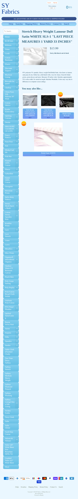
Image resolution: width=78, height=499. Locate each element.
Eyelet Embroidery (9, 110)
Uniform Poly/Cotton (9, 301)
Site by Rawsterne (39, 493)
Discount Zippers (12, 69)
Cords (12, 54)
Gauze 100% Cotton (7, 180)
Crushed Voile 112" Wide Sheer (9, 460)
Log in (49, 2)
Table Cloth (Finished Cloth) (9, 351)
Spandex (12, 341)
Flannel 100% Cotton (12, 163)
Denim (7, 122)
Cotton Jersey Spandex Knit (12, 215)
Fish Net (8, 156)
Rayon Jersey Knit (9, 323)
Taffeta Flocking (8, 394)
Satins (12, 329)
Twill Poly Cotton (9, 433)
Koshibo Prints (8, 224)
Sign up (55, 2)
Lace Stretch (8, 235)
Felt (6, 146)
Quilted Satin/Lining (9, 315)
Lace (12, 230)
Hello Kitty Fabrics (9, 198)
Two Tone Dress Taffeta (9, 360)
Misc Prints (9, 253)
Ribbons (12, 45)
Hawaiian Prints (12, 192)
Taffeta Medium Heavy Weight (8, 376)
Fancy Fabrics (12, 136)
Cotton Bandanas (12, 59)
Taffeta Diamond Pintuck (8, 386)
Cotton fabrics (12, 104)
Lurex (7, 245)
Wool (7, 467)
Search (66, 24)
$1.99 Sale (12, 41)
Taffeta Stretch (8, 368)
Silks (12, 337)
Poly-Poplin (12, 288)
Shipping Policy (31, 24)
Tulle (7, 421)
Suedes (12, 345)
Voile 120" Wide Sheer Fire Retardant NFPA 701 (9, 449)
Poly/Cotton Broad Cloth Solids (9, 294)
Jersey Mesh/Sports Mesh (12, 206)
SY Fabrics (10, 8)
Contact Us (57, 24)
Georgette (9, 186)
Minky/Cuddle (12, 151)
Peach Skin (9, 277)
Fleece (12, 169)
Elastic (12, 64)
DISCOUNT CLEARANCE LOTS (12, 128)
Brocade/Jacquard (12, 82)
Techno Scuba (8, 412)
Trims (12, 49)
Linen (7, 240)
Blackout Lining (8, 76)
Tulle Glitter (7, 426)
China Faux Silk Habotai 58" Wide (9, 95)
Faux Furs (12, 142)
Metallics (12, 249)
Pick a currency (52, 6)
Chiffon (12, 88)
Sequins (12, 333)
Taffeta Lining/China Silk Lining (12, 403)
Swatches (19, 24)
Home (7, 37)
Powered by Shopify (39, 495)
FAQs (11, 24)
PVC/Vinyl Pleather (12, 308)
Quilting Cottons (12, 117)
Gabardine (9, 174)
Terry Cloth (9, 417)
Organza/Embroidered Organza (12, 259)
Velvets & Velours (12, 439)
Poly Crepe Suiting (9, 282)
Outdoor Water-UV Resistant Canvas (9, 269)
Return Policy (45, 24)
